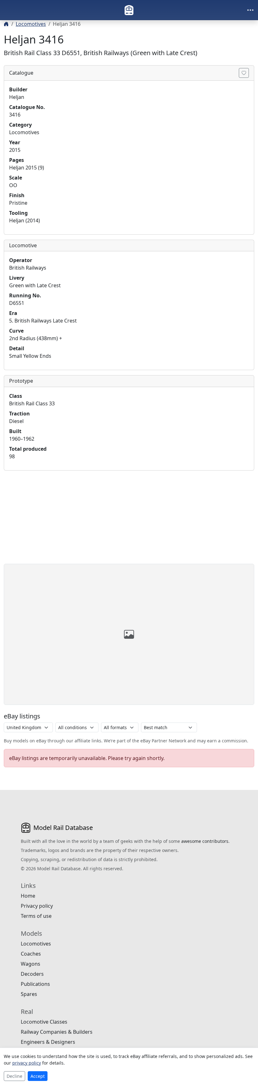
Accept (38, 1076)
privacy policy (26, 1063)
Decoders (32, 973)
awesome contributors (204, 841)
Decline (14, 1076)
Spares (29, 994)
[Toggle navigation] (250, 10)
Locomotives (31, 23)
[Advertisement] (129, 520)
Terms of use (36, 915)
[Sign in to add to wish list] (244, 73)
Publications (35, 983)
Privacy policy (37, 905)
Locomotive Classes (44, 1021)
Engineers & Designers (48, 1041)
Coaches (31, 953)
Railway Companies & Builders (57, 1031)
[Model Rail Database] (129, 10)
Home (28, 895)
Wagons (30, 963)
